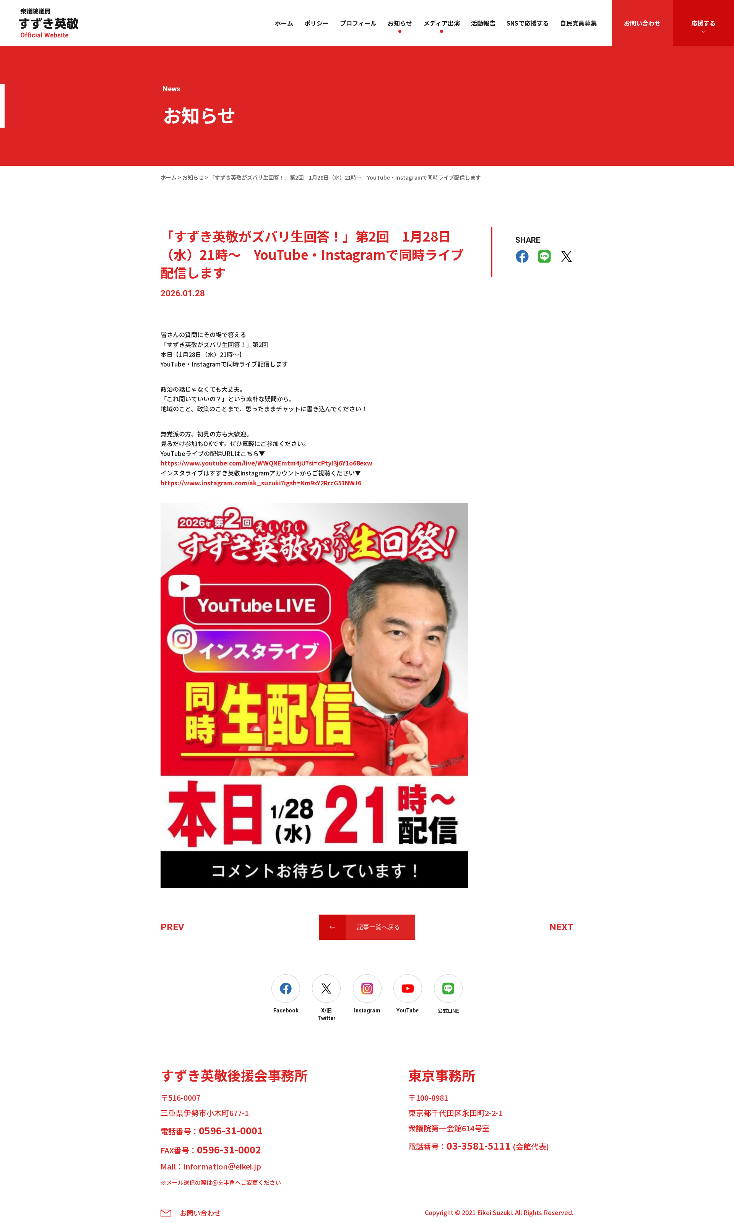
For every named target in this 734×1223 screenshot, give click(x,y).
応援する (703, 23)
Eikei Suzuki (494, 1212)
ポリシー (316, 23)
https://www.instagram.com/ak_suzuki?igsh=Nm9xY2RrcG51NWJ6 (261, 482)
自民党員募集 (578, 23)
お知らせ (400, 23)
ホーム (284, 23)
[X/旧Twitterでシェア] (566, 256)
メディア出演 (442, 23)
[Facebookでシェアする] (522, 256)
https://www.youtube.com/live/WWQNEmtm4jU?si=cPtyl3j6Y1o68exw (266, 462)
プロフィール (358, 23)
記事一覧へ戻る (378, 927)
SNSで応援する (528, 23)
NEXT (561, 927)
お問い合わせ (642, 23)
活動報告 (483, 23)
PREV (172, 927)
